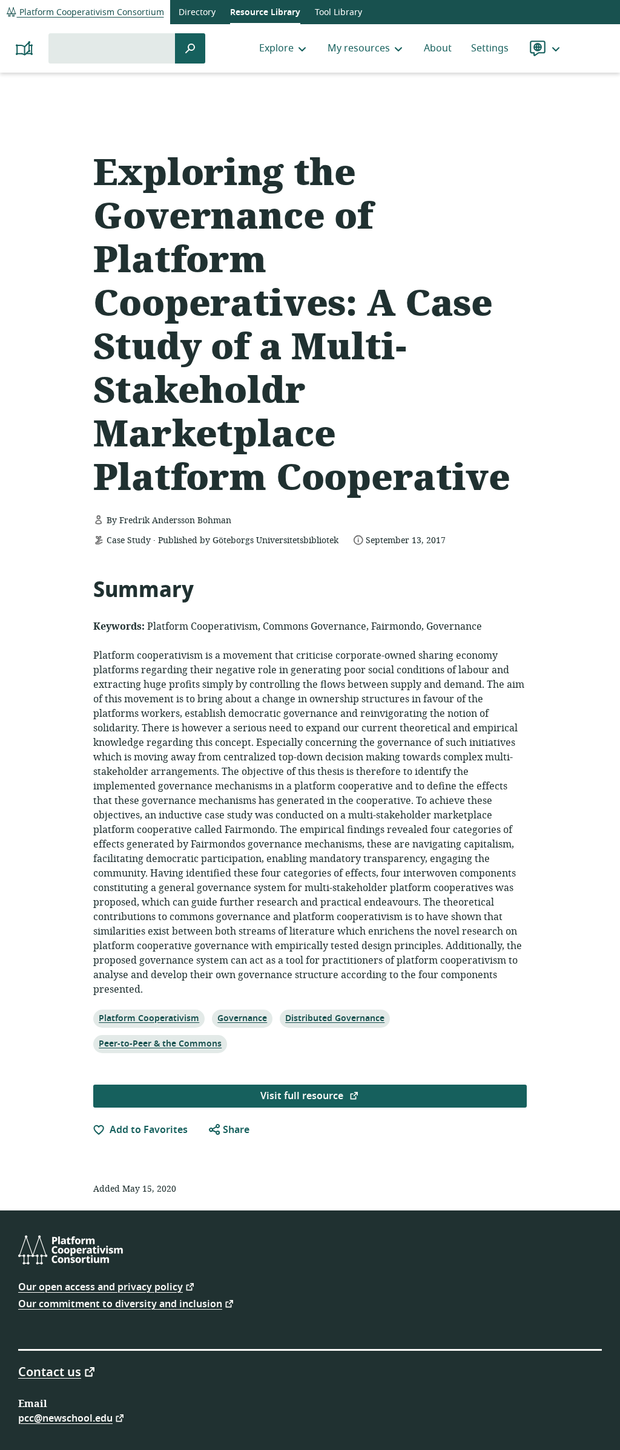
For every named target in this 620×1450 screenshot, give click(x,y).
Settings (490, 48)
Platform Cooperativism (148, 1018)
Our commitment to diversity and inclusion (120, 1303)
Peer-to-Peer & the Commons (160, 1043)
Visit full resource (303, 1096)
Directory (197, 12)
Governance (242, 1018)
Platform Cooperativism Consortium (90, 12)
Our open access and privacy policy (100, 1286)
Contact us (49, 1371)
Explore (276, 48)
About (438, 48)
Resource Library (265, 12)
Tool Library (338, 12)
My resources (359, 48)
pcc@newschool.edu (65, 1417)
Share (234, 1130)
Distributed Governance (334, 1018)
